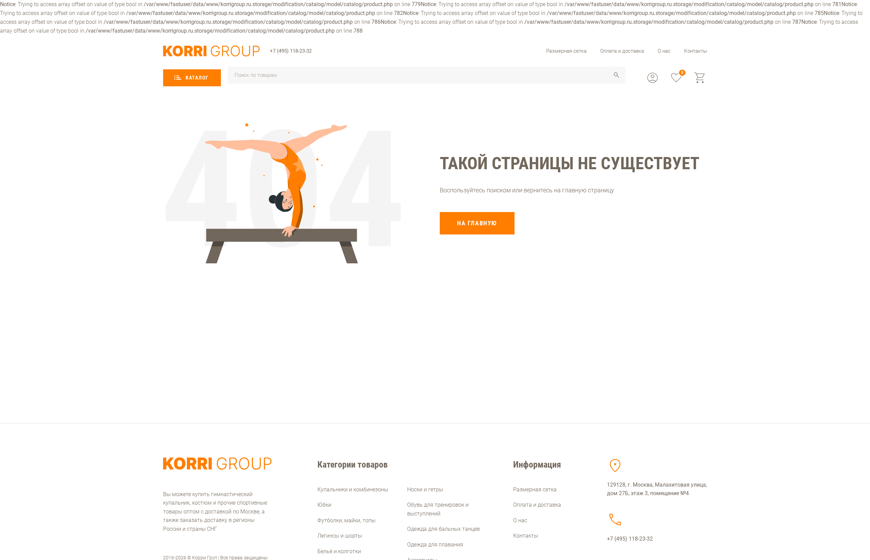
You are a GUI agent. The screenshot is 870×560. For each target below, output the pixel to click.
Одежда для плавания (435, 544)
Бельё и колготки (339, 551)
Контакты (695, 51)
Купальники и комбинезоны (352, 489)
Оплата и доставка (622, 51)
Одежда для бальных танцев (443, 529)
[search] (616, 75)
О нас (664, 51)
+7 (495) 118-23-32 (291, 51)
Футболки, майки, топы (346, 520)
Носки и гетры (425, 489)
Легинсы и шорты (339, 535)
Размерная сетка (566, 51)
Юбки (324, 505)
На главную (477, 223)
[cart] (700, 78)
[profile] (652, 78)
